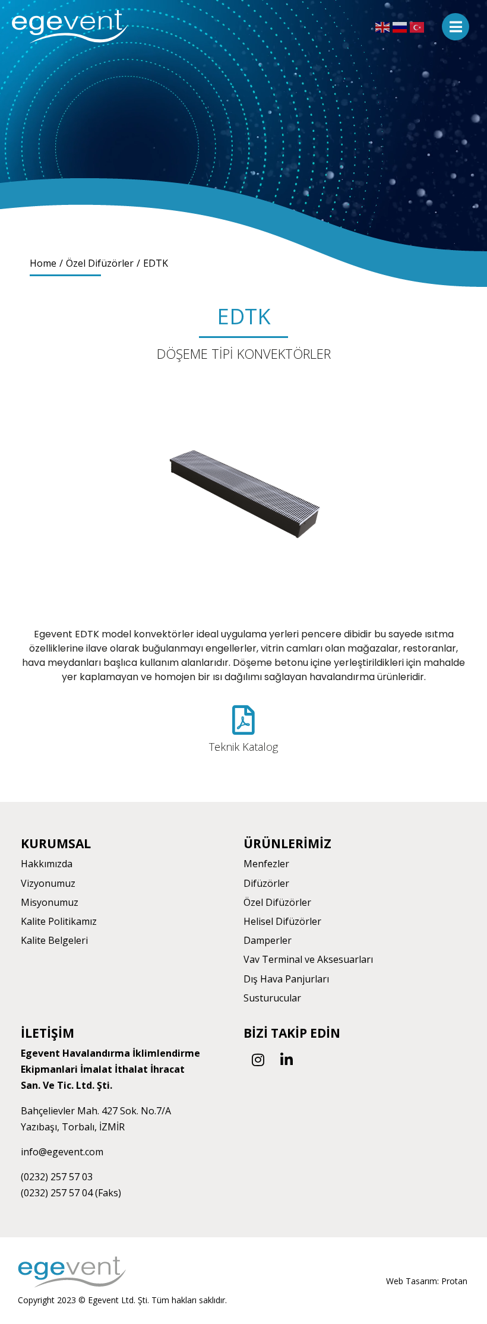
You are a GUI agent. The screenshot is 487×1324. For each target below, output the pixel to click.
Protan (454, 1281)
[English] (384, 26)
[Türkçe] (418, 26)
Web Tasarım (411, 1281)
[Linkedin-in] (286, 1059)
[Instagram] (258, 1059)
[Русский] (401, 26)
